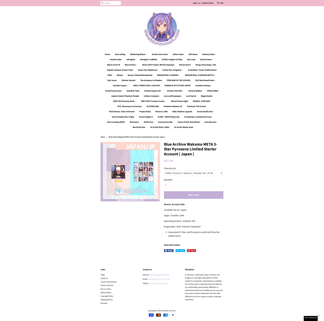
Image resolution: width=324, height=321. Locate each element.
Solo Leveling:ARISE (116, 122)
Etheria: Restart (128, 80)
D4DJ (110, 75)
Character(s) (170, 168)
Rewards (104, 303)
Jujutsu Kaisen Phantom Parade (125, 96)
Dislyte (120, 75)
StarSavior (134, 122)
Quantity (168, 179)
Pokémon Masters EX (173, 106)
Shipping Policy (107, 299)
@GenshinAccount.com (158, 283)
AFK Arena (193, 54)
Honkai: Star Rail (174, 90)
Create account (207, 3)
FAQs (103, 274)
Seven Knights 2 (146, 117)
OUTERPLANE (153, 106)
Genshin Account (169, 310)
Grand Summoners (113, 90)
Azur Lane (191, 59)
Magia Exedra (206, 96)
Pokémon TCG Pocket (196, 106)
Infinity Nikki (212, 90)
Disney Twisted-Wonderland (140, 75)
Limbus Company (151, 96)
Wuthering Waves (138, 54)
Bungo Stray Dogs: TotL (206, 64)
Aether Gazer (178, 54)
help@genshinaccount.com (159, 279)
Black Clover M (113, 64)
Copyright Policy (107, 296)
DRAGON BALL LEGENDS (168, 75)
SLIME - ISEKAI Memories (168, 117)
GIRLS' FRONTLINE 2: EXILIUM (146, 85)
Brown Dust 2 (185, 64)
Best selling (120, 54)
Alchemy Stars (208, 54)
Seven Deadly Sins (205, 111)
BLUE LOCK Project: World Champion (158, 64)
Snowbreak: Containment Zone (198, 117)
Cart (221, 3)
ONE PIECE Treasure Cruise (153, 101)
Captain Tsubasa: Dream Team (120, 70)
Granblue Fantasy (203, 85)
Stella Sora (148, 122)
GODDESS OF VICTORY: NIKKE (178, 85)
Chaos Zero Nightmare (147, 70)
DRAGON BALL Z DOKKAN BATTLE (200, 75)
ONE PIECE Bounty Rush (124, 101)
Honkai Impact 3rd (152, 90)
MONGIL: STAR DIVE (201, 101)
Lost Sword (191, 96)
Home (107, 54)
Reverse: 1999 (162, 111)
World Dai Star (139, 127)
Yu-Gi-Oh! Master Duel (183, 127)
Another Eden (116, 59)
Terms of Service (107, 285)
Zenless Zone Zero (160, 54)
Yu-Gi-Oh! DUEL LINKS (159, 127)
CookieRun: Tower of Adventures (202, 70)
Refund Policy (106, 292)
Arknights (131, 59)
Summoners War (165, 122)
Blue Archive (130, 64)
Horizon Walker (195, 90)
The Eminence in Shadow (151, 80)
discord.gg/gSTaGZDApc (159, 274)
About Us (104, 278)
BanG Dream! (206, 59)
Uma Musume (210, 122)
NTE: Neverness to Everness (129, 106)
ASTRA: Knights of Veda (172, 59)
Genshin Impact (120, 85)
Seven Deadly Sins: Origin (123, 117)
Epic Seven (112, 80)
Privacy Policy (106, 289)
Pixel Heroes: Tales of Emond (121, 111)
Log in (195, 3)
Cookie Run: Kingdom (172, 70)
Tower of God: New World (188, 122)
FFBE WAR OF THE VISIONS (178, 80)
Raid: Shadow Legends (182, 111)
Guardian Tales (133, 90)
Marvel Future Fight (179, 101)
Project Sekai (145, 111)
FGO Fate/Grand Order (205, 80)
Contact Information (109, 282)
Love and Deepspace (172, 96)
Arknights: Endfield (148, 59)
